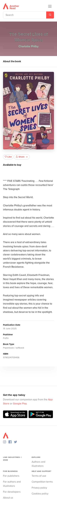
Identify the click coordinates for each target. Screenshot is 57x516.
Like (9, 156)
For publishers (11, 475)
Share (21, 156)
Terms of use (39, 475)
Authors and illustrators (38, 464)
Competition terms (42, 481)
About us (8, 497)
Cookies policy (40, 493)
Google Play (20, 403)
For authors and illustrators (12, 483)
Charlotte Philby (28, 46)
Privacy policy (39, 487)
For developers (12, 491)
